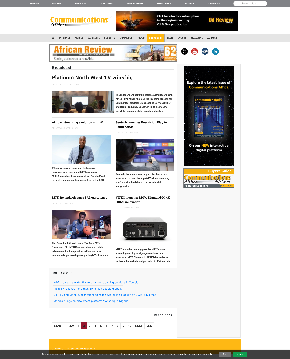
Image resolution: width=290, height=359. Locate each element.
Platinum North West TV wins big (92, 77)
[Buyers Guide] (208, 178)
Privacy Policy (164, 3)
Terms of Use (214, 3)
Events (182, 38)
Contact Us (80, 3)
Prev (70, 325)
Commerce (126, 38)
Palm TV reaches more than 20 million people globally (88, 288)
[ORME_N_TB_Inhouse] (177, 21)
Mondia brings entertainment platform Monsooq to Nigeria (91, 301)
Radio (170, 38)
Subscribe (189, 3)
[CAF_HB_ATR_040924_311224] (113, 53)
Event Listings (106, 3)
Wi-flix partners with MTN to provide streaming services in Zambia (96, 282)
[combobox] (250, 3)
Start (58, 325)
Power (141, 38)
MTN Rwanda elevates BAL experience (79, 197)
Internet (64, 38)
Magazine (197, 38)
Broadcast (156, 38)
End (149, 325)
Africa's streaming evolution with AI (77, 122)
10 (129, 325)
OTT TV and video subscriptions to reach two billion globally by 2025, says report (106, 294)
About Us (34, 3)
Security (109, 38)
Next (139, 325)
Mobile (79, 38)
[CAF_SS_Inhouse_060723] (208, 116)
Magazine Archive (135, 3)
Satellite (94, 38)
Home (53, 38)
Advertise (57, 3)
